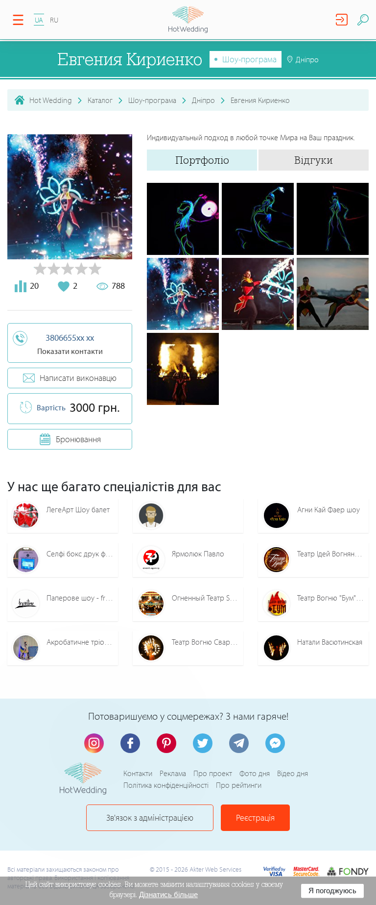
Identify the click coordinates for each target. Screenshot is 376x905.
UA (39, 20)
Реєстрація (255, 817)
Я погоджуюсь (332, 890)
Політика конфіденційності (166, 785)
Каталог (100, 100)
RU (54, 20)
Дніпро (203, 100)
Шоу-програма (249, 59)
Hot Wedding (50, 100)
